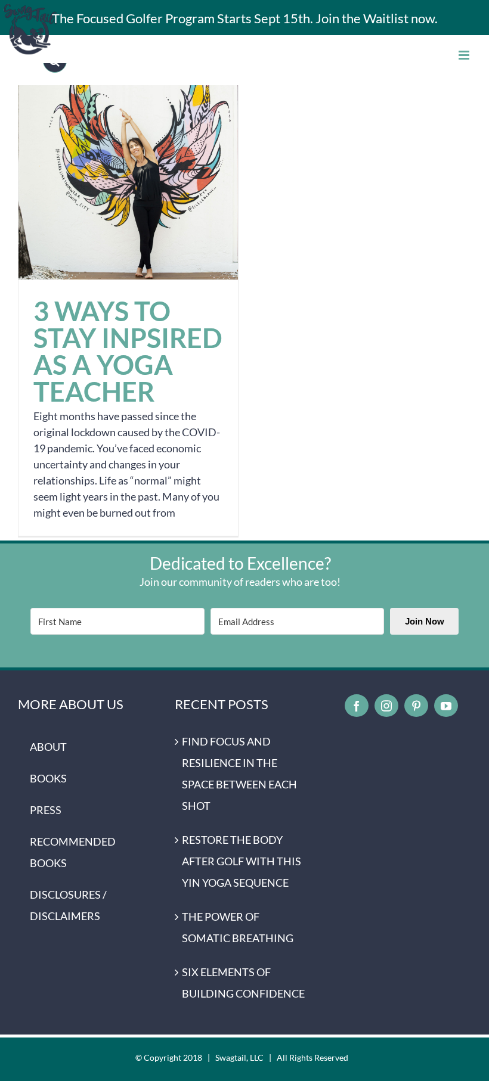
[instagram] (386, 705)
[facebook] (357, 705)
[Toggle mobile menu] (465, 55)
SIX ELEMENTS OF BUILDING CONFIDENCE (243, 982)
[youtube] (446, 705)
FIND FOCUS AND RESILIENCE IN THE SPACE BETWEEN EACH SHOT (239, 773)
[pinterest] (416, 705)
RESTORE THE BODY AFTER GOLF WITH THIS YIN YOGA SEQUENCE (241, 861)
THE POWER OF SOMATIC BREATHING (237, 927)
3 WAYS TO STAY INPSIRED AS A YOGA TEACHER (128, 170)
